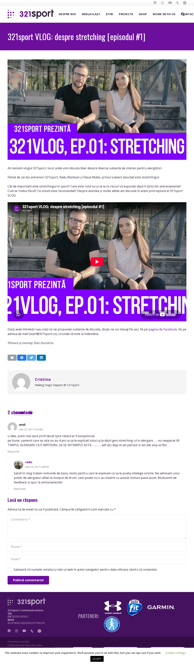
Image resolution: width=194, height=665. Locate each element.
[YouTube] (170, 2)
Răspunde (13, 451)
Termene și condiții (18, 641)
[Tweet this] (31, 358)
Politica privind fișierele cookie (25, 645)
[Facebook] (154, 2)
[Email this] (12, 358)
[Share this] (21, 358)
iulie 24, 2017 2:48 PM (37, 466)
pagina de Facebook (163, 329)
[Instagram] (162, 3)
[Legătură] (177, 3)
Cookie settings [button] (176, 653)
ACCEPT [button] (97, 658)
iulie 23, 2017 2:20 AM (31, 429)
